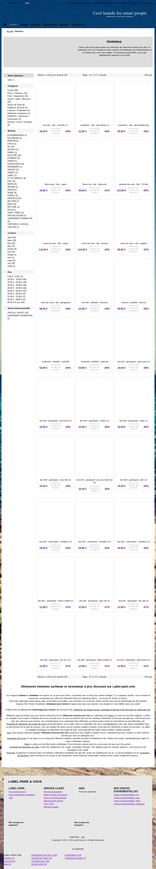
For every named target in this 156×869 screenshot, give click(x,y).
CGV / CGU (49, 804)
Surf (26, 704)
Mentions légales (51, 807)
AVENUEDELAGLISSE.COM (44, 855)
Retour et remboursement (55, 798)
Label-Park (32, 13)
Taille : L (11, 80)
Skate (31, 704)
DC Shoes (113, 698)
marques (14, 695)
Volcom (124, 698)
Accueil (10, 31)
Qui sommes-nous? (17, 792)
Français (13, 3)
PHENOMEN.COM (73, 855)
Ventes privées (102, 701)
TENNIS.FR (9, 858)
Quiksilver (86, 698)
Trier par (148, 75)
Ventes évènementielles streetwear (129, 804)
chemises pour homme (30, 721)
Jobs (11, 798)
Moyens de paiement (53, 792)
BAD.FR (7, 864)
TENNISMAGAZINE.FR (75, 858)
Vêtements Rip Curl (72, 698)
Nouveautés (78, 25)
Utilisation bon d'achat (53, 801)
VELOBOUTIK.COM (40, 861)
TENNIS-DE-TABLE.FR (41, 858)
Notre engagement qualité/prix (22, 795)
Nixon (94, 698)
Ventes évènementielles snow (127, 798)
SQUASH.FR (9, 861)
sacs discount (122, 744)
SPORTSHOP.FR (39, 864)
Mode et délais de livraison (55, 795)
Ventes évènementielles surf (126, 795)
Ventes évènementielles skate (127, 801)
